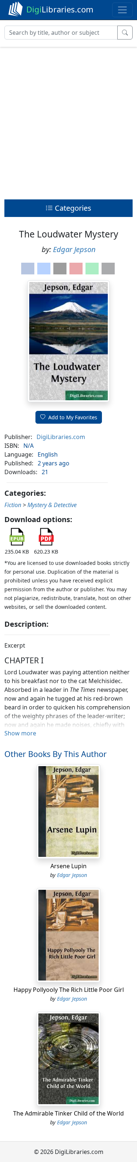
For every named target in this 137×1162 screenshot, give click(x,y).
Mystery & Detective (52, 505)
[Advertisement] (68, 121)
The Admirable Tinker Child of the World (68, 1113)
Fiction (12, 505)
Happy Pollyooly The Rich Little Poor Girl (69, 990)
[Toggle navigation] (122, 10)
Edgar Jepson (74, 249)
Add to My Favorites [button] (72, 417)
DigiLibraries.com (61, 437)
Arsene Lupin (68, 866)
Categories (72, 208)
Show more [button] (20, 733)
